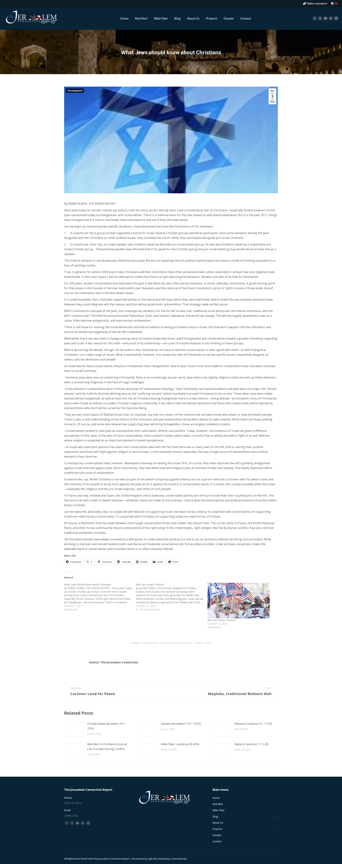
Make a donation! (317, 3)
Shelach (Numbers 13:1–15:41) (181, 724)
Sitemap (182, 858)
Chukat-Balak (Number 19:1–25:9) (106, 726)
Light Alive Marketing (159, 858)
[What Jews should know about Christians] (100, 597)
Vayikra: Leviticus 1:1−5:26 (251, 744)
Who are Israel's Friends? (222, 620)
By (176, 642)
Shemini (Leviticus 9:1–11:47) (253, 724)
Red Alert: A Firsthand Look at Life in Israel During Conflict (107, 746)
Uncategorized (75, 90)
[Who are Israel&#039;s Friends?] (242, 600)
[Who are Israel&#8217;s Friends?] (172, 597)
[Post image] (74, 729)
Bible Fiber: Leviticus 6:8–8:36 (180, 744)
